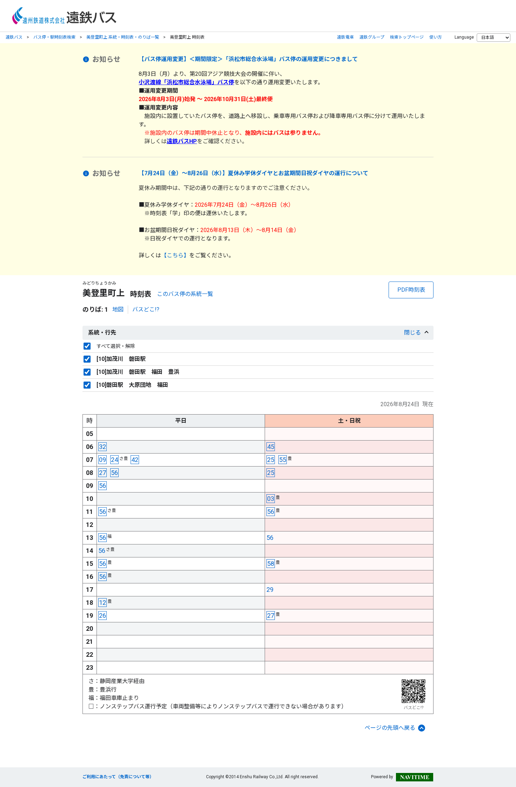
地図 (118, 309)
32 (102, 446)
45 (270, 446)
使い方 (435, 37)
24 (114, 459)
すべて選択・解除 (116, 346)
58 (270, 563)
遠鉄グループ (371, 37)
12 (102, 602)
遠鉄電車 (345, 37)
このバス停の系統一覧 (185, 294)
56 (114, 472)
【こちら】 (175, 255)
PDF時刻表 (411, 289)
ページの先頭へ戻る (390, 728)
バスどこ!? (145, 309)
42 (134, 459)
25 (270, 459)
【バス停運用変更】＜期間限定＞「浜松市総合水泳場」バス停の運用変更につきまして (248, 59)
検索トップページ (407, 37)
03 (270, 498)
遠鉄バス (14, 37)
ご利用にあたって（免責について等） (118, 776)
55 (282, 459)
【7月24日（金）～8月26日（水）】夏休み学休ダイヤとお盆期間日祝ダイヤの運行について (253, 173)
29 (269, 589)
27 (102, 472)
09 (102, 459)
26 (102, 615)
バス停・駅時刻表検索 (54, 37)
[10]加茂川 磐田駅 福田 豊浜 (138, 372)
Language (464, 37)
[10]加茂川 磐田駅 (121, 359)
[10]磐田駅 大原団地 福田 (132, 385)
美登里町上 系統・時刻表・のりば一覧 (122, 37)
